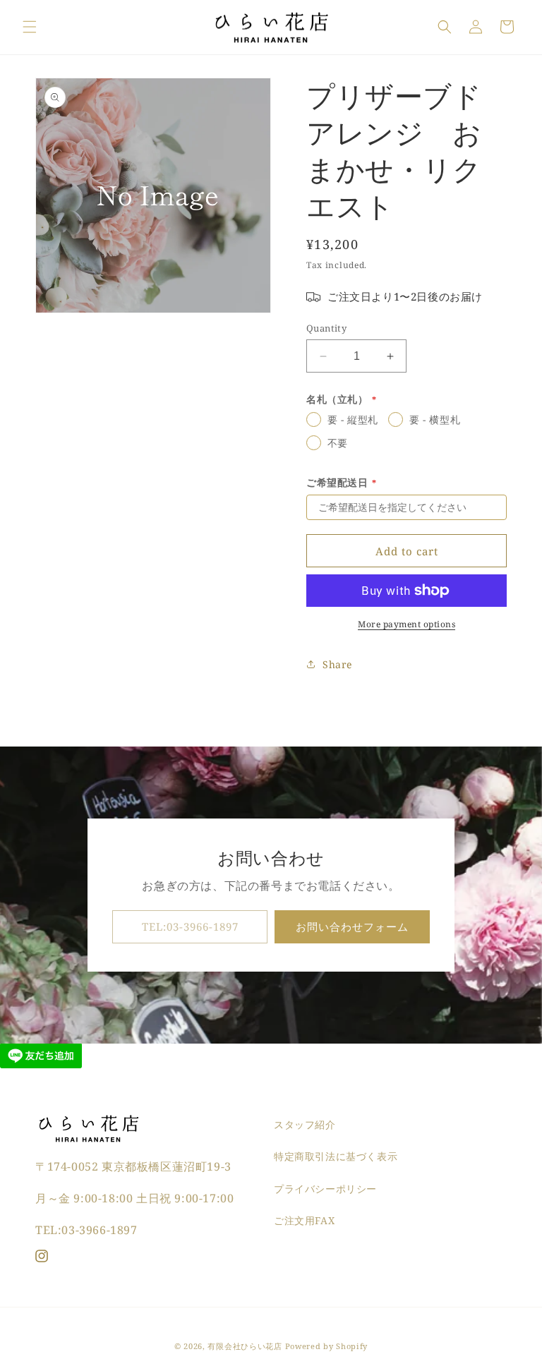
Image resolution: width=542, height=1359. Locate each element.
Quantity (326, 328)
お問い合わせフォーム (352, 926)
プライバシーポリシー (325, 1188)
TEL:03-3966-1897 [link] (190, 926)
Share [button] (337, 664)
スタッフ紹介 (305, 1124)
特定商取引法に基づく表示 (335, 1156)
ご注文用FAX (304, 1220)
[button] (29, 26)
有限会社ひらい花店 (244, 1346)
